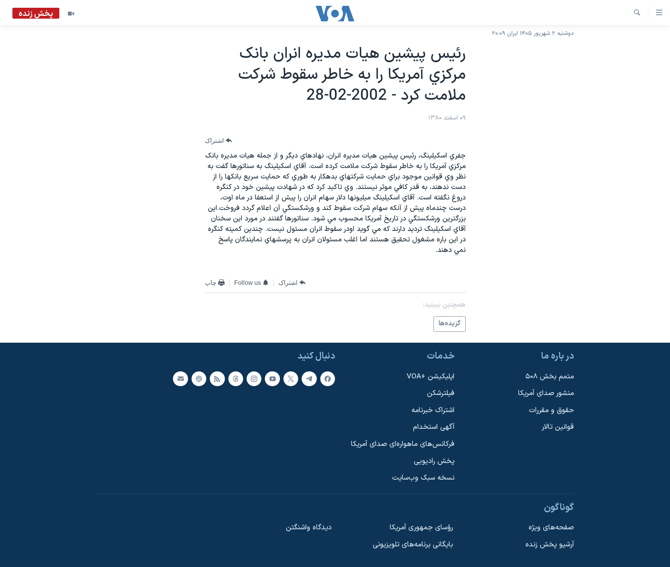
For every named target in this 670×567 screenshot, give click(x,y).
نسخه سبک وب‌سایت (423, 478)
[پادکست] (199, 378)
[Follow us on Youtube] (272, 378)
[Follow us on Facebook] (327, 378)
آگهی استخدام (433, 427)
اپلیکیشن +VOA (430, 376)
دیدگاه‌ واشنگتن (309, 527)
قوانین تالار (558, 427)
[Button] (218, 140)
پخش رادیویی (434, 461)
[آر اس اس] (217, 378)
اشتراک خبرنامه (432, 410)
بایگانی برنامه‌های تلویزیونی (413, 544)
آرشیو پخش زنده (549, 544)
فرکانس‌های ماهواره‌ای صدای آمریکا (402, 444)
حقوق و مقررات (551, 410)
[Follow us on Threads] (235, 378)
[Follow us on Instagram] (254, 378)
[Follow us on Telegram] (309, 378)
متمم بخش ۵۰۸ (549, 376)
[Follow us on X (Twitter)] (290, 378)
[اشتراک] (180, 378)
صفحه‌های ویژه (551, 527)
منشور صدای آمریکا (546, 393)
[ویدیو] (71, 13)
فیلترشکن (440, 393)
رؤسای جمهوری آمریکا (421, 527)
